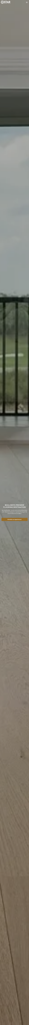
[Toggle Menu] (26, 2)
